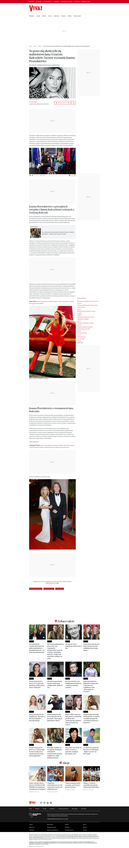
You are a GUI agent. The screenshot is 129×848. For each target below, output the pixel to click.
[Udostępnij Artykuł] (73, 103)
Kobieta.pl (67, 827)
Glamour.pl (31, 827)
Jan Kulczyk (59, 588)
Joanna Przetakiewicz (36, 588)
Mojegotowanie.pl (51, 827)
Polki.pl (67, 824)
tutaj (42, 846)
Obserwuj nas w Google (63, 102)
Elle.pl (84, 824)
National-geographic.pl (52, 830)
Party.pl (31, 824)
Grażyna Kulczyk (49, 588)
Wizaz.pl (85, 827)
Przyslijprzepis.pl (69, 830)
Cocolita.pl (31, 830)
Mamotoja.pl (50, 824)
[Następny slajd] (99, 774)
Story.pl (85, 830)
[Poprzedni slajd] (29, 774)
